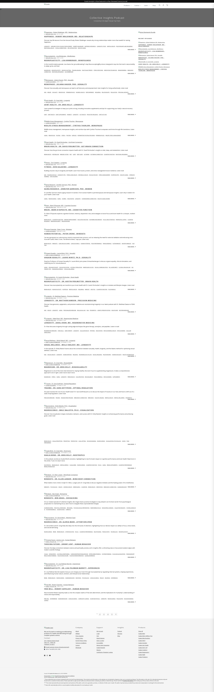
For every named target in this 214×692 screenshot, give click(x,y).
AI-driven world (48, 508)
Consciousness (75, 243)
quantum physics (95, 598)
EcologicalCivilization (118, 554)
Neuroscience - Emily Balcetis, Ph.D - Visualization (69, 410)
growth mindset (126, 243)
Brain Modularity (56, 221)
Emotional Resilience (58, 72)
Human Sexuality (117, 354)
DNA (88, 310)
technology (114, 532)
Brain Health (47, 219)
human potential (85, 243)
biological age (81, 310)
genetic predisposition (104, 310)
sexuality (55, 92)
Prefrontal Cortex (121, 219)
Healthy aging (124, 175)
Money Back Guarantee (103, 645)
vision (124, 441)
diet (71, 154)
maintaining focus (95, 508)
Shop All (140, 631)
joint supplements (61, 114)
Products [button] (127, 5)
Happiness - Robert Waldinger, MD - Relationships (68, 36)
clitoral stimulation (76, 267)
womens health (80, 92)
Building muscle (52, 175)
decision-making (128, 598)
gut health (82, 114)
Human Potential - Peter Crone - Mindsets (64, 234)
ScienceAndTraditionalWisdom (79, 554)
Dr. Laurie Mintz (113, 267)
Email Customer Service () (57, 647)
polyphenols (112, 289)
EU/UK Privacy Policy (81, 640)
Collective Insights (120, 508)
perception (66, 441)
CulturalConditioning (63, 554)
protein (68, 135)
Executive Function (82, 219)
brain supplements (112, 465)
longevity (47, 46)
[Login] (163, 5)
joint (45, 114)
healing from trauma (67, 397)
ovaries (64, 198)
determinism (53, 598)
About (77, 631)
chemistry (104, 598)
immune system (64, 154)
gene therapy (68, 330)
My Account (100, 631)
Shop (154, 5)
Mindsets (47, 487)
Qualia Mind (73, 465)
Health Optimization (128, 354)
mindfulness (77, 487)
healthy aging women (103, 198)
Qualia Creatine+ (142, 650)
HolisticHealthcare (63, 555)
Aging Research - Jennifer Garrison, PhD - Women (68, 189)
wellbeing (98, 92)
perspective (74, 441)
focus (100, 465)
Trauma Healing (76, 70)
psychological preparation (82, 508)
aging (46, 135)
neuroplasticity (57, 289)
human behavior (122, 487)
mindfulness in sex (88, 267)
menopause (62, 92)
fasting (58, 135)
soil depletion (80, 377)
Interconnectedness (95, 554)
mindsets (55, 243)
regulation (114, 92)
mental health (111, 46)
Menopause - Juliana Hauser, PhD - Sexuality (65, 84)
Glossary (119, 633)
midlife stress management (113, 135)
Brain (45, 578)
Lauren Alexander (51, 82)
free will (46, 598)
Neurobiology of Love (85, 354)
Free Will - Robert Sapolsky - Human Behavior (66, 589)
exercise (74, 135)
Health (49, 310)
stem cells (61, 330)
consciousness (94, 578)
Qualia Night (141, 654)
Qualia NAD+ (142, 640)
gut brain (87, 154)
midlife (49, 92)
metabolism (55, 154)
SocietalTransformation (76, 555)
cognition (84, 487)
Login (98, 633)
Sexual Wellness (97, 354)
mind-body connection (80, 397)
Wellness (75, 354)
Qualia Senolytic (142, 643)
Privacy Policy (79, 638)
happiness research (90, 46)
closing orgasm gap (125, 267)
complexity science (83, 598)
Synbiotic (68, 509)
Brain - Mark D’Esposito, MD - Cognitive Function (68, 210)
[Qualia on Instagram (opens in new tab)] (47, 655)
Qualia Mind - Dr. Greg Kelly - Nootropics (64, 455)
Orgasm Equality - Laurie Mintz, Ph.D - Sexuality (67, 257)
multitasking (97, 532)
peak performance (96, 243)
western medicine (124, 310)
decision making (91, 441)
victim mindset (117, 243)
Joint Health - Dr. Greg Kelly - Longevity (64, 105)
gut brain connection (96, 154)
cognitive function (109, 154)
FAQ (98, 636)
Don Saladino (54, 176)
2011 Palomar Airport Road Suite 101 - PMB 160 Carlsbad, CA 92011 (51, 642)
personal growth (123, 92)
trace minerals (98, 377)
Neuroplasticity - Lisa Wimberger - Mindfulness (67, 60)
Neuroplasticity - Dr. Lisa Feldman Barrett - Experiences (72, 568)
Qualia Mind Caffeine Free (145, 636)
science (46, 600)
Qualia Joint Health (143, 645)
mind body (91, 397)
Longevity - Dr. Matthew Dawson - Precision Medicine (70, 300)
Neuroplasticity (56, 70)
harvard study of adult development (61, 46)
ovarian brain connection (89, 198)
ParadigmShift (130, 554)
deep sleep (80, 154)
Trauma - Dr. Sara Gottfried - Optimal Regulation (68, 388)
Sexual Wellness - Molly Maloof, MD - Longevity (67, 345)
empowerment (90, 92)
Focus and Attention (109, 219)
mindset (87, 289)
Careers (78, 645)
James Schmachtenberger (53, 255)
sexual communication (101, 267)
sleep (74, 154)
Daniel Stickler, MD (51, 542)
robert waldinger (78, 46)
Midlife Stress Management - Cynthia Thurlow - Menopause (73, 126)
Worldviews (52, 554)
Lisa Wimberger (69, 72)
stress (63, 135)
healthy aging (82, 48)
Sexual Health (51, 354)
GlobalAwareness (90, 555)
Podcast (119, 631)
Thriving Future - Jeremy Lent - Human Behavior (67, 544)
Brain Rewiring (122, 70)
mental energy (64, 465)
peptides (92, 330)
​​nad (45, 175)
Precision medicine (49, 397)
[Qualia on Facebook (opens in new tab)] (44, 655)
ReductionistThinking (50, 555)
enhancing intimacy (57, 269)
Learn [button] (146, 5)
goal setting (82, 441)
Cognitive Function (57, 219)
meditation (99, 487)
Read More (131, 49)
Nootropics (47, 465)
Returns (99, 650)
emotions (78, 578)
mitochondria (121, 330)
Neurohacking (66, 221)
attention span (69, 532)
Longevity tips (62, 175)
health (60, 487)
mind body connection (110, 487)
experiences (114, 578)
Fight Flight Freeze (87, 70)
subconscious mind (64, 243)
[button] (159, 5)
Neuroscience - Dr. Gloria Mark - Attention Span (68, 522)
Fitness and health (72, 175)
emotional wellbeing (122, 154)
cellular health (84, 330)
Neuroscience (48, 532)
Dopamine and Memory (95, 219)
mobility (69, 114)
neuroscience (53, 198)
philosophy (120, 598)
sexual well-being (69, 269)
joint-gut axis (103, 114)
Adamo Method (67, 354)
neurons (107, 578)
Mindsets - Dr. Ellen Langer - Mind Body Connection (70, 479)
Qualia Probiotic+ (143, 657)
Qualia (46, 554)
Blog (118, 636)
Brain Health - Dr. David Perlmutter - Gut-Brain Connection (73, 146)
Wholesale (78, 647)
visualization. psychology (113, 441)
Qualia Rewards (101, 647)
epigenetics (93, 310)
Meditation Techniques (110, 70)
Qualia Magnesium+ (143, 652)
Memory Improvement (70, 219)
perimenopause (70, 92)
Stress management (104, 175)
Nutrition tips (115, 175)
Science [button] (137, 5)
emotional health (49, 48)
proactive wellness (92, 114)
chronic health (67, 487)
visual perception (57, 441)
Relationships (107, 354)
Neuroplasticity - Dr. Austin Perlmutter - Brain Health (71, 281)
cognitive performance (125, 465)
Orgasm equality (53, 267)
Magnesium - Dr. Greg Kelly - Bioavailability (65, 367)
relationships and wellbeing (124, 46)
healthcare (114, 310)
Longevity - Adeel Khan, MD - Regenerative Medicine (69, 323)
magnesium (47, 70)
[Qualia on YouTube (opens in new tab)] (50, 655)
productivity (106, 532)
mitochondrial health (110, 330)
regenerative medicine (50, 330)
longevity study (101, 46)
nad (45, 92)
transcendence (107, 243)
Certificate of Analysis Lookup (105, 652)
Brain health (47, 154)
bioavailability (89, 377)
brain (54, 532)
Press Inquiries (79, 636)
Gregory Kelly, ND (51, 34)
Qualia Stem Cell (142, 647)
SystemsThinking (107, 554)
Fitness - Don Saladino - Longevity (61, 167)
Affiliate (78, 633)
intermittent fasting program (86, 135)
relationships (106, 92)
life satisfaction (72, 48)
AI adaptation (61, 509)
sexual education (64, 267)
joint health (51, 114)
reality (102, 578)
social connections (61, 48)
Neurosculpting (66, 70)
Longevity (59, 354)
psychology (54, 487)
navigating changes (108, 508)
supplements (116, 377)
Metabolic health (83, 175)
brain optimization (49, 466)
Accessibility (100, 643)
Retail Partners (100, 638)
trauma (58, 397)
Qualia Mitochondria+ (144, 638)
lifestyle (93, 289)
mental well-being (119, 397)
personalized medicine (69, 310)
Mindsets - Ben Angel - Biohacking (61, 498)
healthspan (70, 198)
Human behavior (63, 598)
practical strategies (60, 508)
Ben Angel (70, 508)
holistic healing (99, 397)
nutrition (65, 289)
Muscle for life (93, 175)
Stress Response (98, 70)
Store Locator (100, 640)
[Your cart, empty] (167, 5)
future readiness (51, 509)
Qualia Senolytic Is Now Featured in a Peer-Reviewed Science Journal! (105, 1)
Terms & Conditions (81, 643)
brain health (71, 377)
